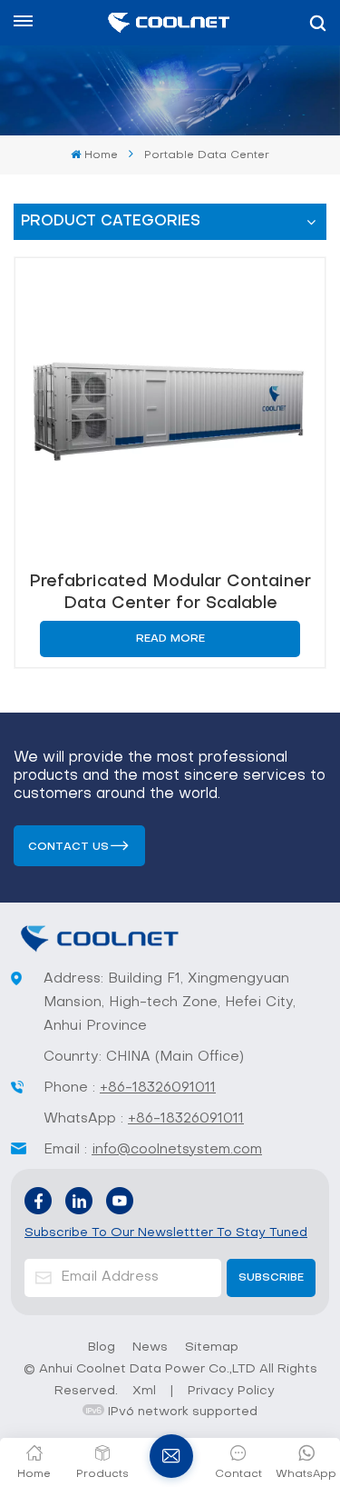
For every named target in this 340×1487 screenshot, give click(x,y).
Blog (101, 1347)
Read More (170, 639)
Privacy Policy (231, 1391)
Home (100, 155)
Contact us (68, 847)
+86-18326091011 (158, 1088)
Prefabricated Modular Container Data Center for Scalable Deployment (170, 593)
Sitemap (211, 1347)
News (150, 1347)
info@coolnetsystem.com (177, 1149)
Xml (144, 1391)
